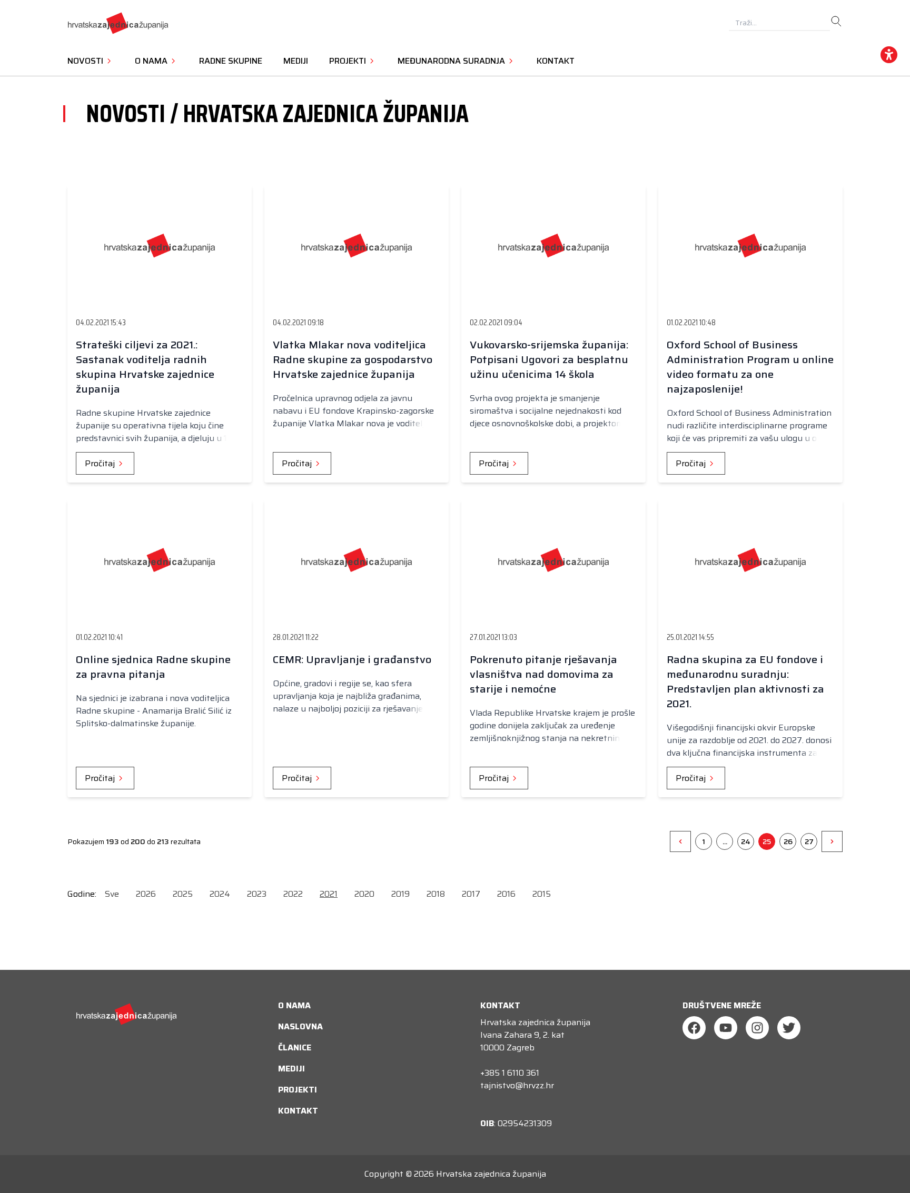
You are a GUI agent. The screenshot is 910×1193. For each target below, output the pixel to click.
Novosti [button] (86, 60)
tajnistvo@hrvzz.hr (517, 1085)
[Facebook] (694, 1027)
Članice (294, 1047)
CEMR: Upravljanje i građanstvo (352, 659)
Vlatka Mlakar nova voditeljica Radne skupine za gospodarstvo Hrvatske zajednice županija (352, 359)
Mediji (295, 60)
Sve (112, 893)
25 (767, 841)
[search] (836, 21)
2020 (364, 893)
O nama (294, 1005)
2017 (471, 893)
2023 (256, 893)
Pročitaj (101, 463)
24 (745, 841)
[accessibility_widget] (889, 54)
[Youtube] (725, 1027)
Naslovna (300, 1026)
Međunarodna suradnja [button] (452, 60)
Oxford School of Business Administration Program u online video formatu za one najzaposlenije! (750, 366)
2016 (506, 893)
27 (809, 841)
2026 (146, 893)
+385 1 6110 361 (509, 1072)
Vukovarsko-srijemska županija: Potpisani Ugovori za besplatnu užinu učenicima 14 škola (549, 359)
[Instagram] (757, 1027)
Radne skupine (230, 60)
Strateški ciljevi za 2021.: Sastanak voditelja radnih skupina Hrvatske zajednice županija (145, 366)
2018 (436, 893)
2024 (220, 893)
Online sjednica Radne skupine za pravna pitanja (153, 667)
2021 (329, 893)
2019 (400, 893)
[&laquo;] (680, 841)
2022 (293, 893)
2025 (183, 893)
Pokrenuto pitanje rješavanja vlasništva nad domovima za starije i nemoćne (543, 674)
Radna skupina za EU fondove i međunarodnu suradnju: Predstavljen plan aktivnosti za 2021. (745, 681)
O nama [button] (152, 60)
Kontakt (556, 60)
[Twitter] (788, 1027)
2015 (541, 893)
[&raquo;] (832, 841)
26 (788, 841)
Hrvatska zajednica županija (491, 1173)
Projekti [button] (348, 60)
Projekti (297, 1089)
